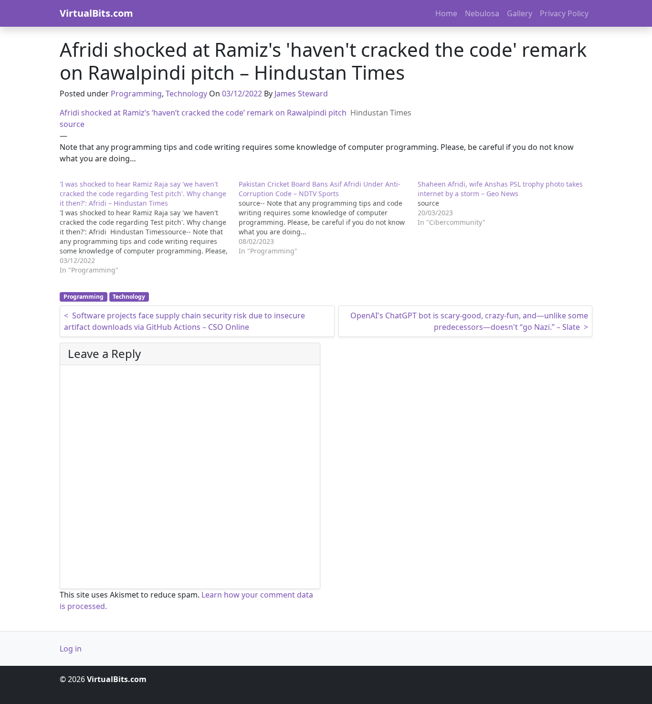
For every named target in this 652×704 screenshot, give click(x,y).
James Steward (301, 93)
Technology (186, 93)
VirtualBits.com (96, 13)
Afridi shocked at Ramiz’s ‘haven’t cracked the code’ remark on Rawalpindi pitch (203, 112)
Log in (71, 648)
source (72, 124)
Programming (136, 93)
